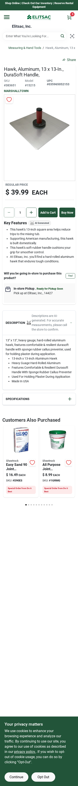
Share (71, 60)
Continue (16, 777)
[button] (39, 323)
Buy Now (67, 212)
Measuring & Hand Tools (24, 48)
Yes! (70, 275)
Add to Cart (48, 212)
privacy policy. (25, 752)
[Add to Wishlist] (9, 99)
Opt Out (43, 777)
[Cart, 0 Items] (69, 17)
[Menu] (7, 17)
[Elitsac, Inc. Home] (39, 17)
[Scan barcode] (72, 36)
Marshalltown (16, 91)
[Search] (63, 35)
